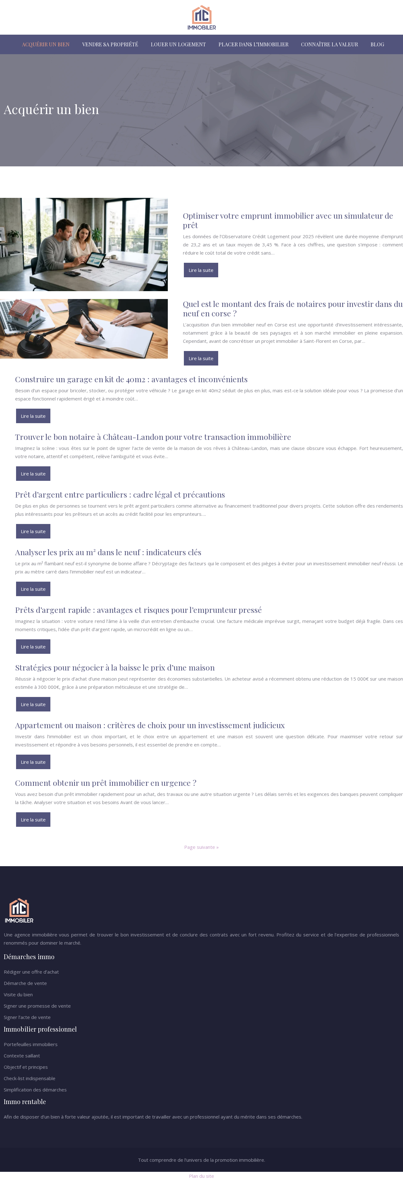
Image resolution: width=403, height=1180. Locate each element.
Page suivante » (201, 847)
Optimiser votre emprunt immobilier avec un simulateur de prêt (288, 220)
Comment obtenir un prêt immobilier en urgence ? (105, 782)
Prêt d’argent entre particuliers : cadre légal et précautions (120, 494)
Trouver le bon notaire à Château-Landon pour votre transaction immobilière (153, 436)
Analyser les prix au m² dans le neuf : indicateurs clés (108, 552)
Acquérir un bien (46, 44)
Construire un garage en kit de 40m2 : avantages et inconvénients (131, 379)
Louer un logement (178, 44)
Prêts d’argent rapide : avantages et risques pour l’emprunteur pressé (138, 609)
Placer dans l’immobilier (253, 44)
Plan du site (201, 1176)
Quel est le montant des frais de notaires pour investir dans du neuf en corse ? (293, 308)
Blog (377, 44)
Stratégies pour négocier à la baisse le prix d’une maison (115, 667)
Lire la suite (201, 270)
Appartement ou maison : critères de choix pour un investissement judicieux (150, 725)
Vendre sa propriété (110, 44)
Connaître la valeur (329, 44)
